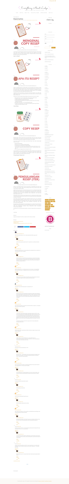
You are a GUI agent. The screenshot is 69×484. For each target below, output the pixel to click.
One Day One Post (47, 204)
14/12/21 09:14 (19, 379)
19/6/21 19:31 (19, 267)
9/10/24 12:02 (19, 443)
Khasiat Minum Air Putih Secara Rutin (49, 159)
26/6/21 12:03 (21, 275)
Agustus (46, 79)
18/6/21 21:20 (21, 256)
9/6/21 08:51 (19, 248)
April (46, 102)
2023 (46, 87)
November (46, 74)
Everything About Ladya (34, 8)
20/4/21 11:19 (22, 233)
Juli (45, 93)
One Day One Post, (34, 20)
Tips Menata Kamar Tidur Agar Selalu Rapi (49, 157)
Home (17, 12)
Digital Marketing (47, 201)
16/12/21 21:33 (19, 394)
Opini (51, 204)
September (46, 186)
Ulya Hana (16, 248)
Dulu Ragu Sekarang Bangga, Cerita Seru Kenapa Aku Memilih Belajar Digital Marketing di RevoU (50, 57)
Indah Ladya (18, 20)
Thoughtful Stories (35, 12)
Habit (54, 201)
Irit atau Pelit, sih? (47, 181)
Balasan (16, 237)
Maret (46, 68)
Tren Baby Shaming (47, 142)
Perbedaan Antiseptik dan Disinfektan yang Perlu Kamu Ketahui (22, 223)
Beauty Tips (27, 12)
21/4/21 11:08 (21, 240)
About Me (50, 12)
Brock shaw (16, 285)
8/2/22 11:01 (21, 401)
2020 (46, 129)
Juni (45, 191)
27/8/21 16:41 (19, 328)
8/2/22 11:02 (21, 386)
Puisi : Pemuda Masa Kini (47, 139)
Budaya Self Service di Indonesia (48, 166)
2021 (46, 109)
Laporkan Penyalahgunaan (49, 226)
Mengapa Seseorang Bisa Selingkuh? (49, 134)
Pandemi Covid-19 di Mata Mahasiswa (49, 59)
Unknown (16, 267)
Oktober (46, 76)
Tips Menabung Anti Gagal (48, 169)
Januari (46, 85)
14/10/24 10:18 (22, 452)
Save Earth (52, 206)
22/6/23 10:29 (22, 434)
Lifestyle (21, 12)
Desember (46, 110)
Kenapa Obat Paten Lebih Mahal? (18, 221)
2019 (46, 193)
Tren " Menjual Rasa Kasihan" (48, 136)
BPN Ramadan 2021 (51, 199)
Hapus (17, 236)
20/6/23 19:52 (19, 426)
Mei (45, 82)
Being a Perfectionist (47, 148)
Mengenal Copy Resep (47, 52)
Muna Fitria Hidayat (17, 233)
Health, (28, 20)
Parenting (46, 206)
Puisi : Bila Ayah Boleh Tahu (48, 178)
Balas (15, 236)
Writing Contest (43, 12)
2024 (46, 72)
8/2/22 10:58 (21, 417)
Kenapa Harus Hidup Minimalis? (48, 184)
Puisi (49, 206)
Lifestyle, (30, 20)
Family (51, 201)
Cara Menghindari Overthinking (48, 176)
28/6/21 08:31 (20, 285)
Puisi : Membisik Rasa (47, 145)
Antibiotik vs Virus (16, 222)
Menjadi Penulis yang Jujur (48, 61)
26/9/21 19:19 (21, 336)
